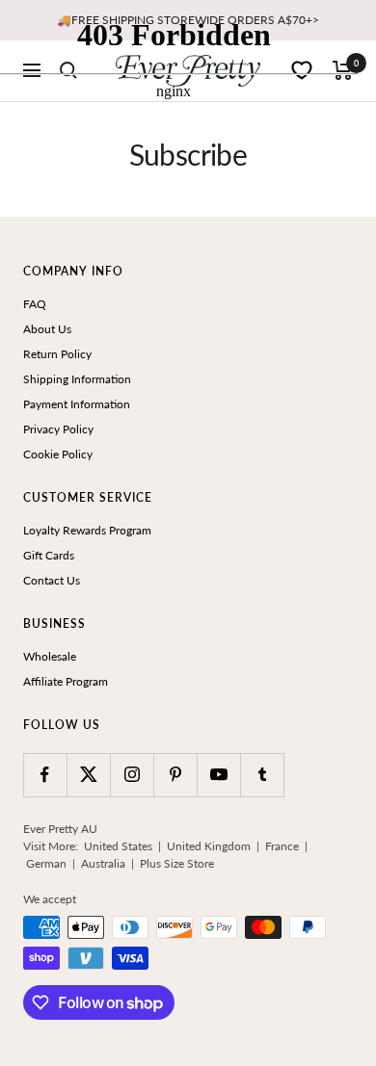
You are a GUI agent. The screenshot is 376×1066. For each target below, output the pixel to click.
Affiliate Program (65, 681)
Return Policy (57, 354)
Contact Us (51, 580)
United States (118, 846)
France (282, 846)
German (46, 863)
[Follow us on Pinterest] (175, 774)
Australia (103, 863)
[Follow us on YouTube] (218, 774)
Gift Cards (48, 555)
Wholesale (49, 656)
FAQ (34, 304)
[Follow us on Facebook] (45, 774)
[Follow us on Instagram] (131, 774)
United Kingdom (209, 846)
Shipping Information (77, 379)
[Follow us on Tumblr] (261, 774)
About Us (47, 329)
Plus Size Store (177, 863)
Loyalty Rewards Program (87, 530)
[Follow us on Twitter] (88, 774)
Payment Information (76, 404)
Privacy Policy (58, 429)
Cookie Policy (58, 454)
